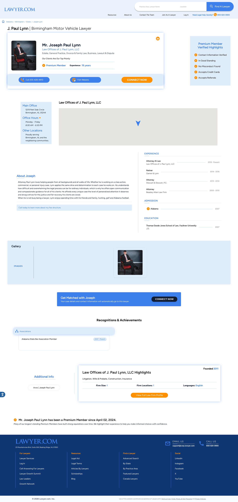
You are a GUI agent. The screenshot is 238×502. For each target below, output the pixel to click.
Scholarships (76, 473)
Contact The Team (147, 15)
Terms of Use (166, 499)
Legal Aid (75, 458)
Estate (45, 53)
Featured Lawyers (131, 473)
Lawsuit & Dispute (105, 53)
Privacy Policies (200, 499)
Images (18, 266)
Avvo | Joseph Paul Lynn (44, 387)
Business (92, 53)
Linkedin (178, 458)
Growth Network (27, 484)
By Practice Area (130, 468)
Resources (112, 15)
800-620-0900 (212, 446)
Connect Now (137, 79)
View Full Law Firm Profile (149, 395)
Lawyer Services (27, 458)
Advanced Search (131, 458)
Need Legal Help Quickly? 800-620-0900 (211, 15)
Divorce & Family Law (76, 53)
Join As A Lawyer (169, 15)
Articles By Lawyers (80, 468)
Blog (73, 479)
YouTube (179, 479)
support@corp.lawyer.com (184, 446)
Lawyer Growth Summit (30, 473)
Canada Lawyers (130, 479)
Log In (186, 15)
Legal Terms (76, 463)
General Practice (57, 53)
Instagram (179, 463)
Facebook (179, 468)
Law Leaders (25, 479)
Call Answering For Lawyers (32, 468)
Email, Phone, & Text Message (181, 499)
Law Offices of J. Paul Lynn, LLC (60, 49)
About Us (128, 15)
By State (127, 463)
